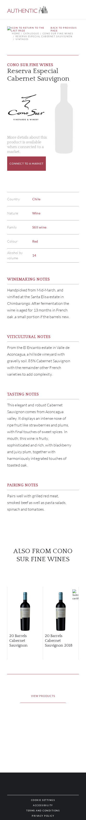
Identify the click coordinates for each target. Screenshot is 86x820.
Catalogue (31, 33)
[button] (27, 9)
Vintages (22, 39)
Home (16, 33)
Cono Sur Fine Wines (58, 33)
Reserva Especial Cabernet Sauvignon (44, 36)
